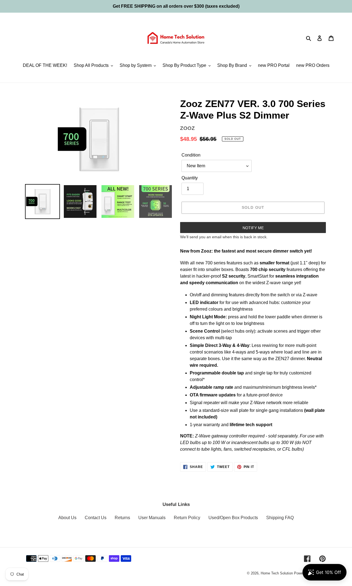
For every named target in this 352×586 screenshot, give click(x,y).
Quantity (190, 178)
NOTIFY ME (253, 228)
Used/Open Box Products (233, 517)
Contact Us (95, 517)
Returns (122, 517)
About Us (67, 517)
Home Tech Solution (277, 573)
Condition (191, 155)
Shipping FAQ (280, 517)
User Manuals (152, 517)
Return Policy (187, 517)
